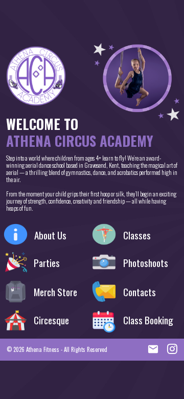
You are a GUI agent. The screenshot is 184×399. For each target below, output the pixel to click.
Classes (137, 235)
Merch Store (55, 292)
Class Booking (148, 320)
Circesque (51, 320)
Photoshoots (145, 263)
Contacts (139, 292)
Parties (47, 263)
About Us (50, 235)
